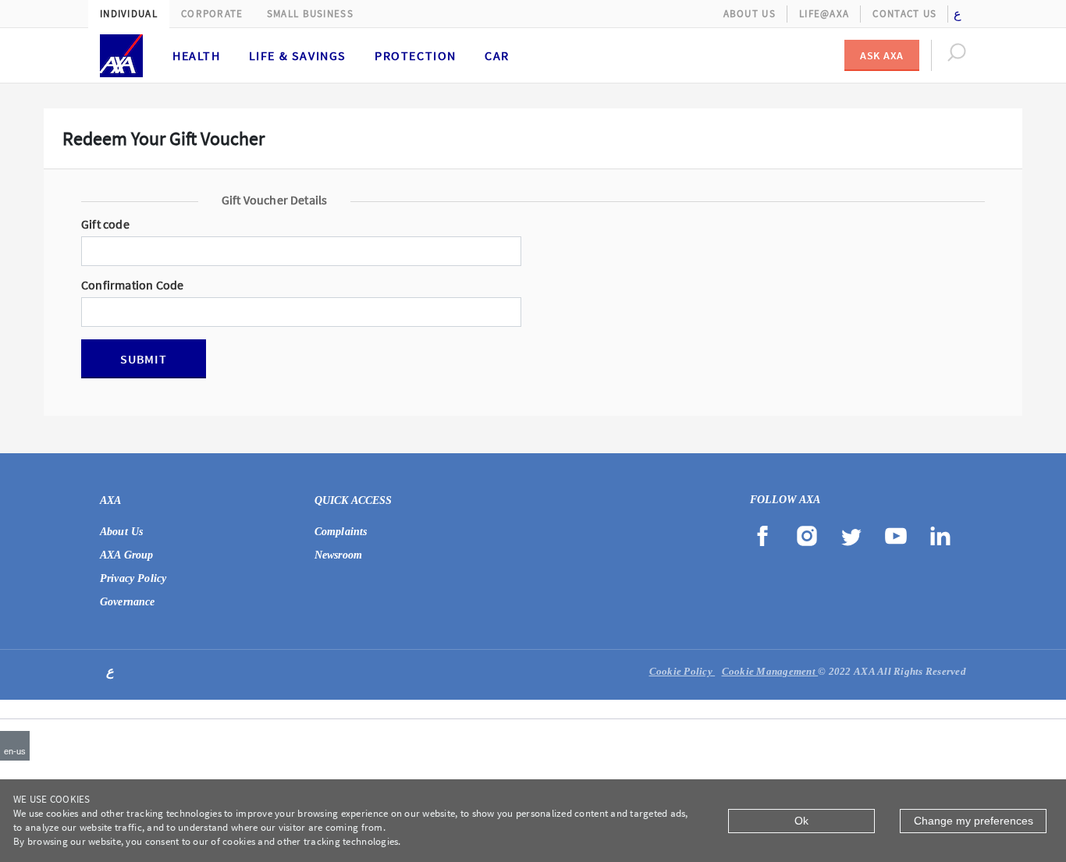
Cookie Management (770, 671)
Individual (129, 13)
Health (196, 55)
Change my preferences (973, 820)
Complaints (341, 531)
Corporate (212, 13)
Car (497, 55)
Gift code (105, 225)
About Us (749, 13)
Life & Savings (297, 55)
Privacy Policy (133, 578)
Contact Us (904, 13)
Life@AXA (824, 13)
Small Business (310, 13)
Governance (127, 602)
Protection (416, 55)
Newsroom (338, 555)
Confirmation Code (132, 285)
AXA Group (126, 555)
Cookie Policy (682, 671)
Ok (801, 820)
